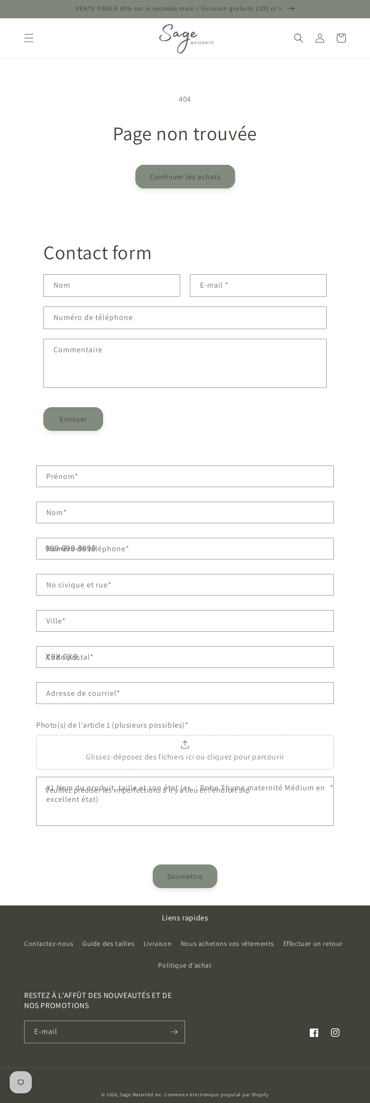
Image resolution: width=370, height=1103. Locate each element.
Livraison (158, 943)
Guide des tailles (108, 943)
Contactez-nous (48, 943)
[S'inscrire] (174, 1032)
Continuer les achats (185, 176)
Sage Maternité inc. (141, 1094)
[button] (29, 38)
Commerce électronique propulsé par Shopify (216, 1094)
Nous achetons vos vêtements (227, 943)
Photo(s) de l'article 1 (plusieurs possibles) (112, 725)
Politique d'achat (184, 965)
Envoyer (73, 419)
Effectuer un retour (313, 943)
